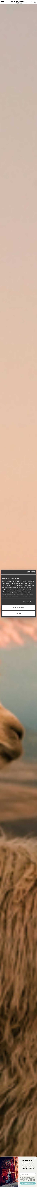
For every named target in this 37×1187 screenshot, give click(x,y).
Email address (22, 1172)
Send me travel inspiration (27, 1183)
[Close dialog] (35, 1158)
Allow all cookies (18, 607)
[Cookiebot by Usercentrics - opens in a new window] (27, 572)
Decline (18, 613)
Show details (27, 602)
